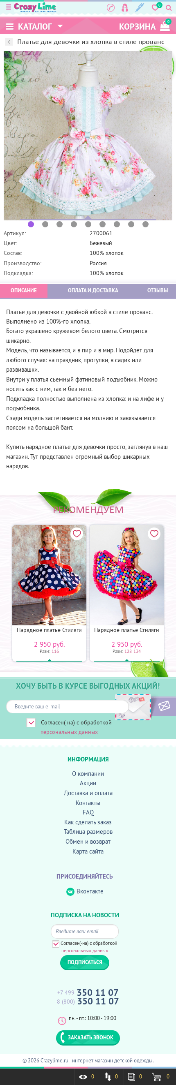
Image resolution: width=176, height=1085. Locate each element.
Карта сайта (88, 851)
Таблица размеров (88, 831)
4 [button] (74, 224)
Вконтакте (90, 891)
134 (137, 651)
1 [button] (31, 224)
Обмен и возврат (88, 841)
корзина (144, 25)
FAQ (88, 812)
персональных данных (69, 732)
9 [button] (145, 224)
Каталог (34, 26)
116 (55, 651)
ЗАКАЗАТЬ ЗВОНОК (90, 1037)
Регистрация (140, 7)
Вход (125, 7)
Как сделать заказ (88, 822)
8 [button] (131, 224)
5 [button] (88, 224)
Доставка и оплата (88, 793)
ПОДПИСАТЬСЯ (150, 706)
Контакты (88, 803)
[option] (88, 135)
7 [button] (117, 224)
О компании (88, 773)
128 (128, 651)
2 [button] (45, 224)
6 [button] (102, 224)
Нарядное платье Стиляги (49, 630)
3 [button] (59, 224)
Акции (88, 783)
